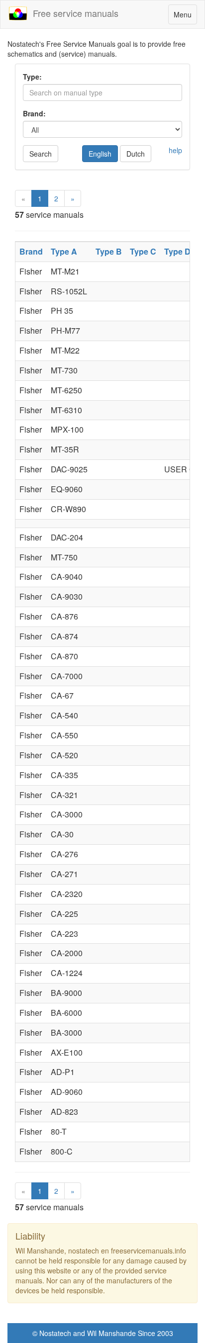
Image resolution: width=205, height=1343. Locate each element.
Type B (109, 251)
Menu (185, 16)
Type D (177, 251)
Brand (31, 251)
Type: (32, 77)
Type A (64, 251)
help (175, 150)
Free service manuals (73, 12)
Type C (143, 251)
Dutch (135, 154)
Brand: (34, 113)
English (100, 154)
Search (40, 154)
